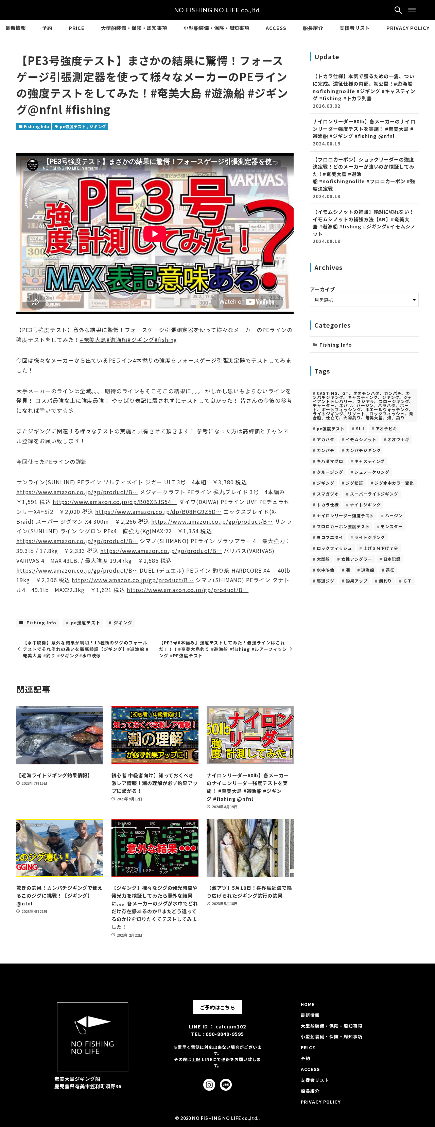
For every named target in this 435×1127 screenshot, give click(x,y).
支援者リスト (315, 1080)
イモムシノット (361, 439)
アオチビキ (387, 428)
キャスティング (369, 461)
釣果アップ (357, 581)
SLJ (360, 428)
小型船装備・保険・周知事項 (331, 1036)
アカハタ (325, 439)
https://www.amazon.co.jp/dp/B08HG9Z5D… (158, 511)
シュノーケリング (372, 472)
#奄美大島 (93, 339)
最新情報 (310, 1015)
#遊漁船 (116, 339)
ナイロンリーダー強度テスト (345, 515)
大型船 (323, 559)
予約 (305, 1058)
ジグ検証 (354, 483)
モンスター (392, 526)
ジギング (97, 126)
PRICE (308, 1047)
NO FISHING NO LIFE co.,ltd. (217, 10)
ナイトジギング (365, 504)
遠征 (390, 570)
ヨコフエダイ (330, 537)
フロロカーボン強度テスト (343, 526)
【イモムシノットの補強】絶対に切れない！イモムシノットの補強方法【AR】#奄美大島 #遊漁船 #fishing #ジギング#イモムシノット (364, 226)
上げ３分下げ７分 (381, 548)
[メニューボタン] (412, 10)
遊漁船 (368, 570)
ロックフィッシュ (334, 548)
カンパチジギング (363, 450)
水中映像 (325, 570)
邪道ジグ (325, 581)
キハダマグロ (330, 461)
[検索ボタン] (398, 10)
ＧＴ (407, 581)
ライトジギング (369, 537)
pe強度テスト (73, 126)
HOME (308, 1004)
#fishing (165, 339)
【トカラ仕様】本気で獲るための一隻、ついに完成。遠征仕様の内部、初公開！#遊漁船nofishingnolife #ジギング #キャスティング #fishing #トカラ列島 (364, 90)
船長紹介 (310, 1091)
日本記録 (392, 559)
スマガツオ (328, 494)
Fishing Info (36, 126)
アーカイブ (322, 289)
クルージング (330, 472)
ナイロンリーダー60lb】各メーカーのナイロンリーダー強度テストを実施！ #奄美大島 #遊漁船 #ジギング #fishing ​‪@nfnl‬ (364, 132)
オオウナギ (398, 439)
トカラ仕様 (328, 504)
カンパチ (325, 450)
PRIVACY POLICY (321, 1101)
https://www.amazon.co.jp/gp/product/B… (77, 492)
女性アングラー (356, 559)
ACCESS (310, 1069)
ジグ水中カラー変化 (394, 483)
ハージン (394, 515)
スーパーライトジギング (374, 494)
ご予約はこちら (218, 1007)
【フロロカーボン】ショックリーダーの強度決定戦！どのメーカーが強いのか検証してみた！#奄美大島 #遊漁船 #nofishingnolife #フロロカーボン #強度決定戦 (364, 178)
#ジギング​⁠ (140, 339)
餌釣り (385, 581)
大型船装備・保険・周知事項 (331, 1026)
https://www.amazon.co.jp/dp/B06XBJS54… (115, 502)
